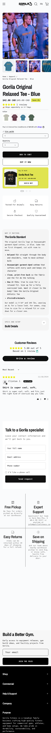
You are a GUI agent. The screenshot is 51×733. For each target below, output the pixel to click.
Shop (5, 674)
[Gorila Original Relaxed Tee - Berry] (14, 118)
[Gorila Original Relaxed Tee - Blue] (8, 66)
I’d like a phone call (19, 472)
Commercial (8, 684)
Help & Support (10, 693)
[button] (35, 4)
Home (4, 76)
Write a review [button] (25, 358)
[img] (9, 377)
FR (41, 4)
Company (7, 703)
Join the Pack (25, 661)
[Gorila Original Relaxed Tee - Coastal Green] (6, 118)
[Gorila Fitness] (25, 4)
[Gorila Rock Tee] (10, 178)
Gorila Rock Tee (26, 174)
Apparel (12, 76)
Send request (25, 479)
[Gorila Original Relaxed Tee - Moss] (31, 118)
